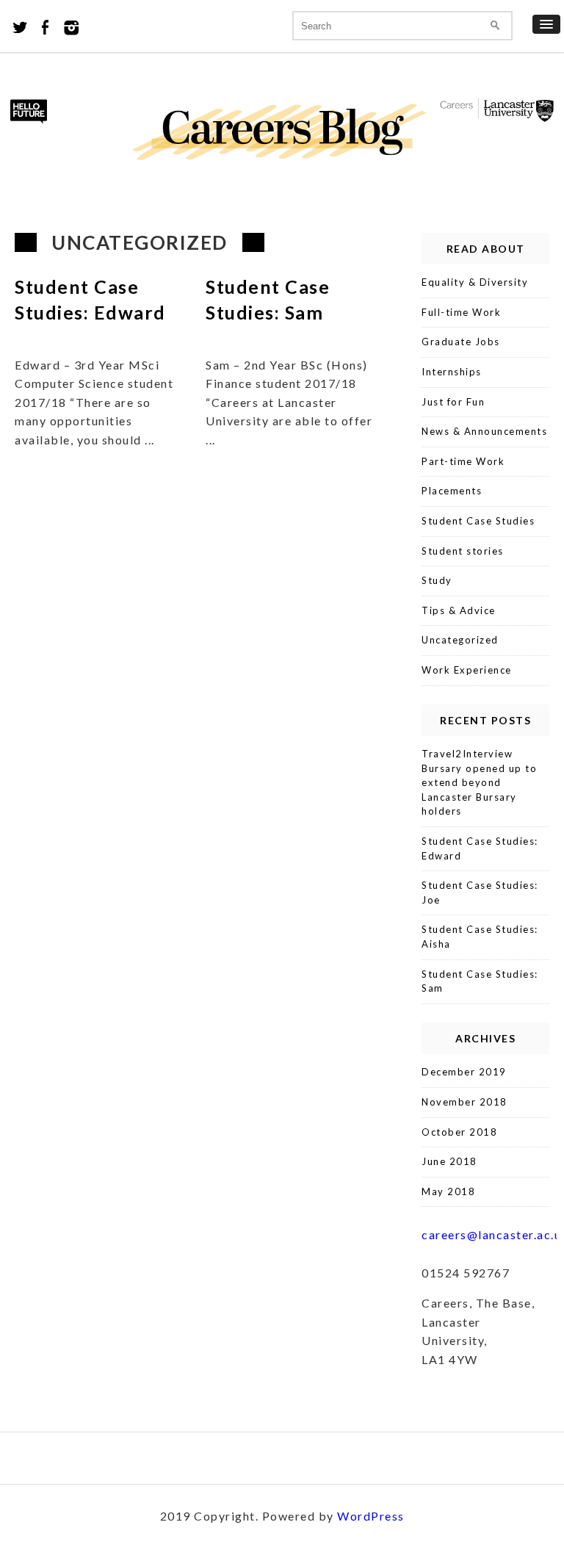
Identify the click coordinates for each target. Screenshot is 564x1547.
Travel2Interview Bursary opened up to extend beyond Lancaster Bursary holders (479, 782)
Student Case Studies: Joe (480, 892)
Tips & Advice (459, 610)
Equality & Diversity (475, 282)
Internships (452, 372)
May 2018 (448, 1191)
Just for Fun (453, 402)
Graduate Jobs (461, 341)
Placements (452, 491)
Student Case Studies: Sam (480, 981)
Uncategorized (460, 640)
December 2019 (464, 1072)
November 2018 (464, 1102)
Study (437, 580)
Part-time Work (463, 461)
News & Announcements (484, 431)
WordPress (371, 1516)
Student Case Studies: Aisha (480, 936)
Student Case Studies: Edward (480, 848)
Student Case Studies (478, 521)
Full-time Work (461, 312)
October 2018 (459, 1132)
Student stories (463, 551)
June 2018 (449, 1161)
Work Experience (467, 670)
